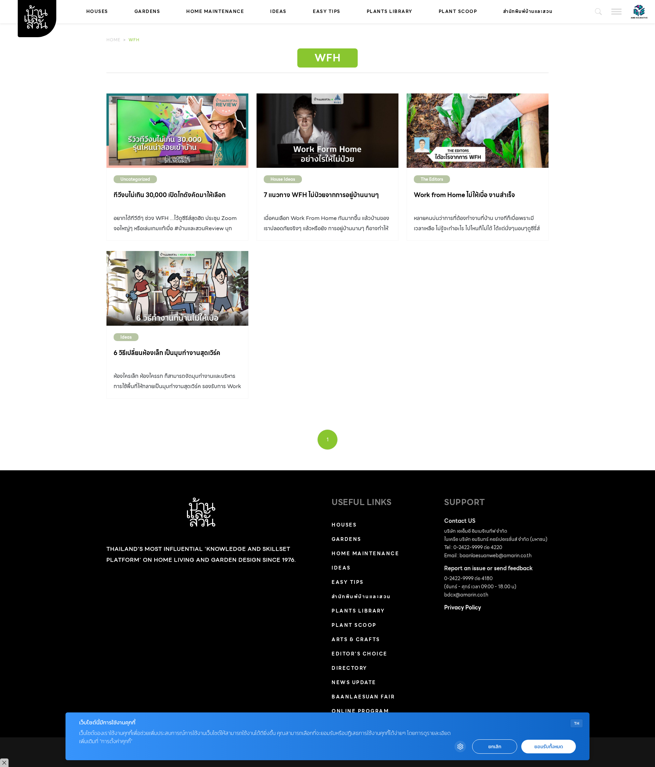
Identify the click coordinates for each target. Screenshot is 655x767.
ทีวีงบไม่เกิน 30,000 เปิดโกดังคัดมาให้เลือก (169, 195)
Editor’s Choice (360, 654)
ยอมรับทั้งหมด (548, 746)
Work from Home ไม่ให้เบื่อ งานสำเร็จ (464, 195)
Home (113, 39)
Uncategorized (135, 179)
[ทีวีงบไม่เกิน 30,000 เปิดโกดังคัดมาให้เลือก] (177, 130)
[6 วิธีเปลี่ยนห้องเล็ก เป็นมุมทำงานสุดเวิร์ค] (177, 288)
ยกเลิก (494, 746)
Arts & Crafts (356, 639)
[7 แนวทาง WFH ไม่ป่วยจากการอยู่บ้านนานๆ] (327, 130)
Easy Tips (326, 11)
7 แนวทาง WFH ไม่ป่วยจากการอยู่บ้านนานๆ (321, 195)
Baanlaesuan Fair (363, 696)
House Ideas (283, 179)
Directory (349, 668)
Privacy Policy (462, 607)
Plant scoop (458, 11)
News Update (354, 682)
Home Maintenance (215, 11)
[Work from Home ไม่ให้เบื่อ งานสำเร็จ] (478, 130)
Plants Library (389, 11)
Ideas (278, 11)
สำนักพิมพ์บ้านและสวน (528, 11)
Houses (97, 11)
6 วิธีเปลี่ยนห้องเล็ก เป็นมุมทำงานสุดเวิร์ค (167, 353)
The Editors (432, 179)
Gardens (147, 11)
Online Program (360, 711)
